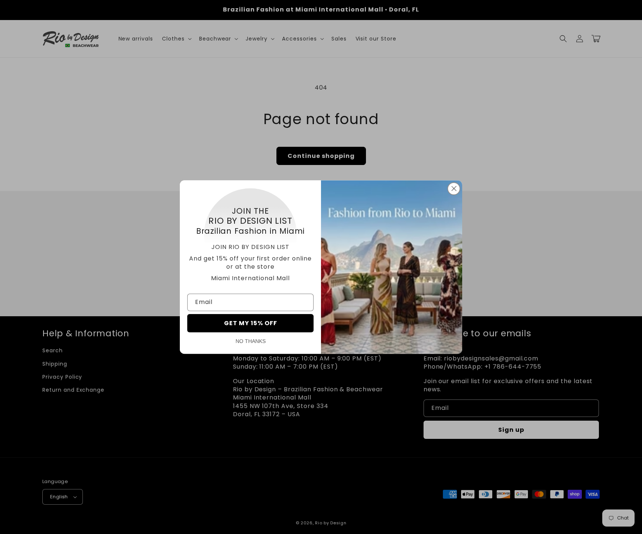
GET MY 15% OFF (250, 323)
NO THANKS (251, 341)
